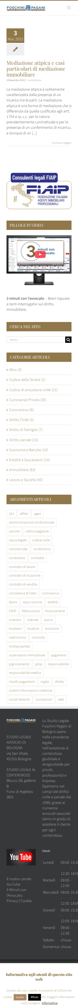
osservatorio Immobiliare (27, 655)
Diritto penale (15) (23, 440)
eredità (53, 602)
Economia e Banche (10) (28, 450)
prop (38, 664)
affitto (24, 513)
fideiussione (31, 610)
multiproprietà (19, 646)
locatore (33, 628)
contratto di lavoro (22, 566)
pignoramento (19, 664)
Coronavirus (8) (21, 410)
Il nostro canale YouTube (18, 881)
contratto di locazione (25, 575)
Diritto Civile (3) (21, 420)
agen (37, 513)
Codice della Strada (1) (27, 379)
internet (32, 619)
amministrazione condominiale (31, 522)
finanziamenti (55, 610)
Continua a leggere (62, 143)
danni (13, 602)
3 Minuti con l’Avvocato (16, 892)
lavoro (48, 619)
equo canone (32, 602)
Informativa (50, 1003)
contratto (37, 557)
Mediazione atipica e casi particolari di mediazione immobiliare (35, 68)
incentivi (15, 619)
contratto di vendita (23, 584)
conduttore (17, 557)
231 (11, 513)
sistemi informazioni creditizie (30, 690)
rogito (45, 681)
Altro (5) (15, 369)
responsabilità (58, 664)
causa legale (18, 540)
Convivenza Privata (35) (27, 400)
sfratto (59, 681)
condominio (42, 548)
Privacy (12, 901)
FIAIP (12, 610)
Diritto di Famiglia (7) (25, 429)
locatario (15, 628)
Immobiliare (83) (22, 470)
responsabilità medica (25, 672)
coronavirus (50, 593)
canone (14, 531)
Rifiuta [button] (34, 997)
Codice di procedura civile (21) (33, 390)
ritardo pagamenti (22, 681)
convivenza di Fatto (23, 593)
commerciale (18, 548)
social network (19, 699)
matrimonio (17, 637)
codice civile (41, 540)
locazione (52, 628)
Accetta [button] (20, 997)
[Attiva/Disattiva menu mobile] (69, 7)
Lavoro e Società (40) (26, 480)
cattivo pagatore (37, 531)
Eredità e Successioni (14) (29, 460)
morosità (38, 637)
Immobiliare (34, 80)
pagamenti (59, 655)
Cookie (26, 901)
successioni (44, 699)
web (61, 699)
